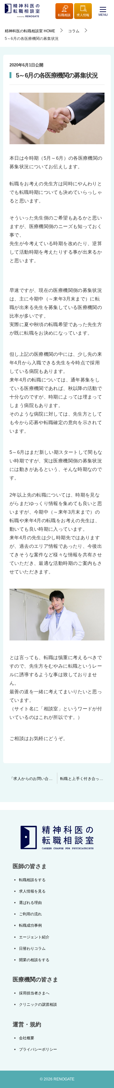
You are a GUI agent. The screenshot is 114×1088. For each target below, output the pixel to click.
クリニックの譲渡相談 (38, 1004)
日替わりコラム (32, 948)
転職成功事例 (30, 925)
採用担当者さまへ (34, 993)
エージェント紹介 (34, 937)
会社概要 (26, 1038)
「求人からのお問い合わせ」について (33, 778)
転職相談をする (32, 880)
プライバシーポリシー (38, 1049)
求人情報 (83, 15)
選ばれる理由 (30, 902)
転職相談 (64, 15)
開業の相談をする (34, 960)
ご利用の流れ (30, 914)
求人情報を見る (32, 891)
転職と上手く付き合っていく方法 (85, 778)
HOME (30, 31)
